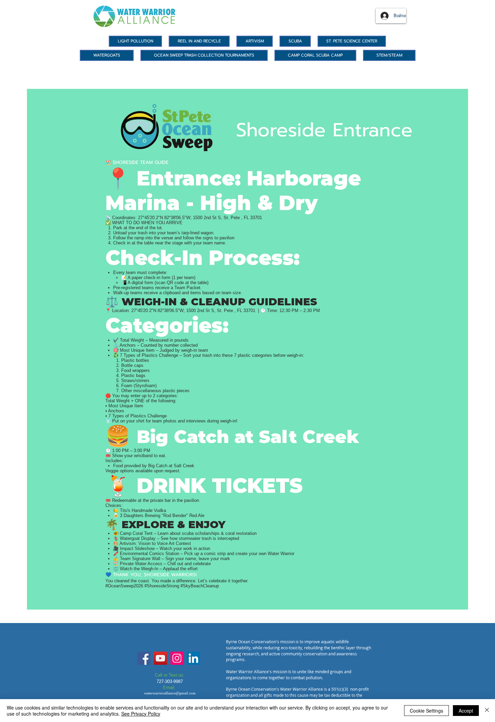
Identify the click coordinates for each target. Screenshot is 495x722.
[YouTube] (160, 658)
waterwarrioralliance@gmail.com (170, 693)
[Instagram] (177, 658)
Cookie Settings (426, 710)
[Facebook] (144, 658)
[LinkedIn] (193, 658)
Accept (466, 710)
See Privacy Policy (140, 713)
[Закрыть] (487, 710)
